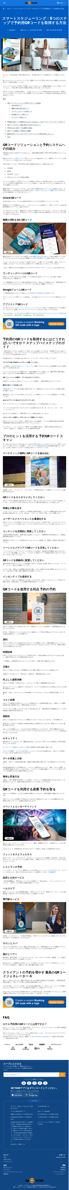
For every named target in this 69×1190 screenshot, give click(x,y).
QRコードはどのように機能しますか (47, 190)
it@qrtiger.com (60, 1157)
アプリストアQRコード (19, 117)
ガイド (6, 1155)
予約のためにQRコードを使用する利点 (19, 128)
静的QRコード (8, 389)
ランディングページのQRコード (22, 111)
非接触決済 (52, 872)
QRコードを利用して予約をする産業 (19, 131)
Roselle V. (12, 30)
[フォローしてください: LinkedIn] (23, 1083)
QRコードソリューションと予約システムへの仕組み (24, 103)
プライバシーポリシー (59, 1172)
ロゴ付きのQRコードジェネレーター (22, 366)
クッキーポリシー (60, 1174)
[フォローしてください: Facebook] (40, 1083)
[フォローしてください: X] (45, 1083)
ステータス (7, 1170)
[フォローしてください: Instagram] (34, 1083)
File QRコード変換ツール (18, 1144)
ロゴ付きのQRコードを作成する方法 (48, 1117)
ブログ (9, 9)
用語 (63, 1165)
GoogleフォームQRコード (20, 114)
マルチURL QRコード (43, 1106)
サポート (62, 1155)
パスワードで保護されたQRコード (15, 747)
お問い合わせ (7, 1159)
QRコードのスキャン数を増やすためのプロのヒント (24, 125)
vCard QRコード (17, 105)
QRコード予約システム (16, 158)
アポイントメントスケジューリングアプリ (28, 308)
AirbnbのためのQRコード (43, 1037)
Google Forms (41, 293)
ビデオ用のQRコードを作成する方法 (48, 1114)
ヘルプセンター (8, 1161)
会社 (5, 1165)
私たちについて (8, 1167)
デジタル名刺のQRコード (18, 1111)
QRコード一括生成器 (44, 1111)
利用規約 (62, 1167)
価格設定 (6, 1174)
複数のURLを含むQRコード (20, 108)
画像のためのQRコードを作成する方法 (22, 1114)
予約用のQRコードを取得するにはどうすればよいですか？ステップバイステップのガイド (36, 122)
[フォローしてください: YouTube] (29, 1083)
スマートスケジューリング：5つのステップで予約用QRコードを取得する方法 (39, 9)
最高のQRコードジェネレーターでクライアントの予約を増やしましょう (30, 134)
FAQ (8, 137)
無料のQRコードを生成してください (45, 444)
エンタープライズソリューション (13, 1172)
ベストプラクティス (14, 511)
